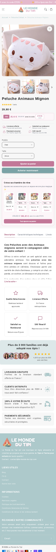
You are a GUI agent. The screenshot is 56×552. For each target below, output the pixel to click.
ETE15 (39, 117)
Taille (4, 151)
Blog (4, 472)
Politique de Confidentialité (13, 504)
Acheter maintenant (28, 170)
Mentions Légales (9, 500)
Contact (5, 480)
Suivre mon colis (8, 484)
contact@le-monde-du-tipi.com (23, 459)
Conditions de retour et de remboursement (20, 512)
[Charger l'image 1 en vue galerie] (13, 86)
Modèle (5, 140)
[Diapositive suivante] (51, 87)
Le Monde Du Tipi (15, 547)
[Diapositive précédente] (4, 87)
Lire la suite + (10, 281)
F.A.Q (4, 476)
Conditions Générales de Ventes (15, 508)
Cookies (5, 497)
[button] (3, 9)
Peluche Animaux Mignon (9, 202)
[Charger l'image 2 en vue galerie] (28, 86)
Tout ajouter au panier (28, 221)
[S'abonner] (51, 538)
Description (9, 234)
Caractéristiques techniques (30, 234)
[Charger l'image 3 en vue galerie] (42, 86)
